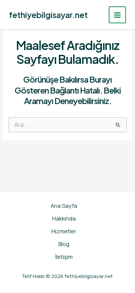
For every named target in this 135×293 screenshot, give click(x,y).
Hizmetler (63, 231)
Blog (63, 244)
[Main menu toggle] (117, 15)
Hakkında (64, 218)
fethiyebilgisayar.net (48, 15)
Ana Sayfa (64, 205)
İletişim (64, 256)
